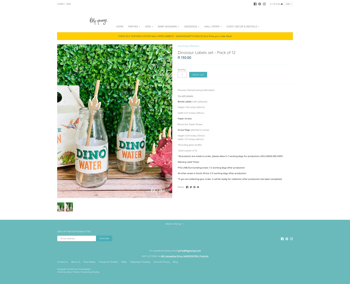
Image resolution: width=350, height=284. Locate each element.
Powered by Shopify (90, 272)
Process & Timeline (108, 261)
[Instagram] (264, 3)
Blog (175, 261)
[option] (60, 207)
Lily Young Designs (82, 269)
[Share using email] (198, 186)
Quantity (182, 69)
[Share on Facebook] (187, 186)
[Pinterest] (259, 3)
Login (60, 3)
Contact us (62, 261)
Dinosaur (194, 45)
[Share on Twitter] (191, 186)
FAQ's (124, 261)
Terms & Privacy (161, 261)
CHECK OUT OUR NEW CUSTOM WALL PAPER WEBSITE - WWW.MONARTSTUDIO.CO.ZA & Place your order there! (175, 36)
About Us (75, 261)
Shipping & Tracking (140, 261)
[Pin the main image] (194, 186)
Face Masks (90, 261)
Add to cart (198, 74)
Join (68, 3)
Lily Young (183, 45)
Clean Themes (73, 272)
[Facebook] (255, 3)
